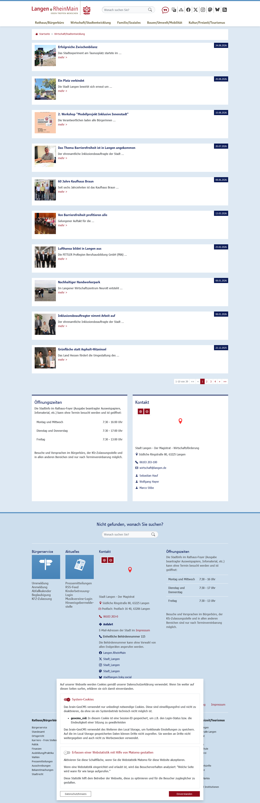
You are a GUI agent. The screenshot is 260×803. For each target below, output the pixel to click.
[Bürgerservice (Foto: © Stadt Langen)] (46, 567)
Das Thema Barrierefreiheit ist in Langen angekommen (96, 148)
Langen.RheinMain (114, 652)
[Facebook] (188, 9)
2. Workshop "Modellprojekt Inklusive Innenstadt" (93, 114)
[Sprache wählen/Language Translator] (173, 9)
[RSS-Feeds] (224, 9)
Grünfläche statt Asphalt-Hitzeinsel (82, 349)
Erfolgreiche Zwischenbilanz (77, 47)
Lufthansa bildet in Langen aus (79, 248)
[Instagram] (202, 9)
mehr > (62, 57)
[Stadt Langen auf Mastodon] (210, 9)
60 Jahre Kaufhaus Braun (76, 181)
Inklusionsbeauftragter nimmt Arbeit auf (86, 316)
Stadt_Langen (111, 659)
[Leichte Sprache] (165, 9)
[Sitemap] (181, 9)
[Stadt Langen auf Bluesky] (217, 9)
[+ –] (180, 424)
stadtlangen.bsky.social (117, 677)
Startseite (44, 33)
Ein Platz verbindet (71, 80)
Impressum (143, 630)
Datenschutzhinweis (75, 793)
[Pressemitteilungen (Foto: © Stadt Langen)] (79, 567)
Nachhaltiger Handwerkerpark (79, 282)
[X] (195, 9)
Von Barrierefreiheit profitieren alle (82, 215)
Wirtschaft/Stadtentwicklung (69, 33)
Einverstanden (184, 793)
